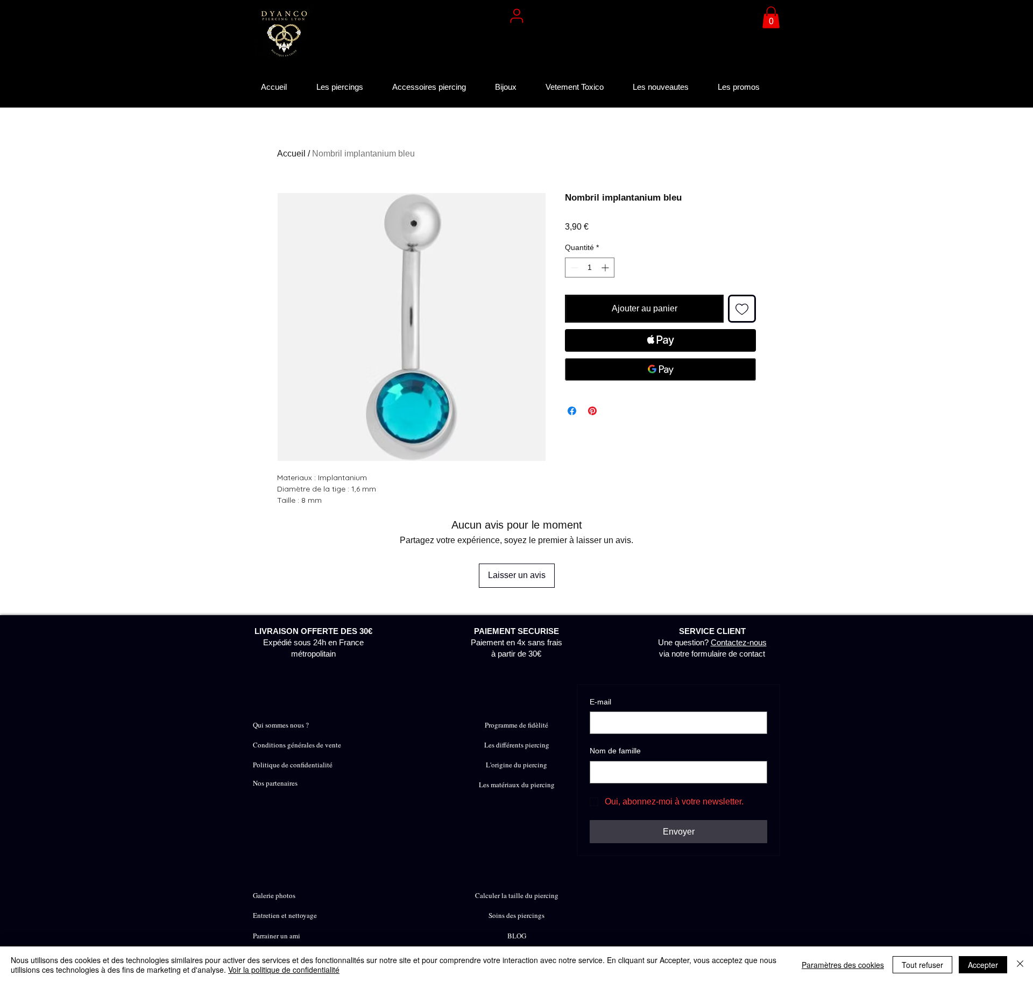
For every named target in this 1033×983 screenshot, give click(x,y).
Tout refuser (922, 964)
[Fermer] (1020, 964)
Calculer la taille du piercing (516, 895)
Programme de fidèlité (516, 725)
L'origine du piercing (516, 765)
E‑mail (600, 701)
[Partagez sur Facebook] (571, 410)
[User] (516, 15)
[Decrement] (573, 267)
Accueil (291, 153)
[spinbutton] (589, 267)
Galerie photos (274, 895)
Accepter (983, 964)
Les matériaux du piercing (517, 784)
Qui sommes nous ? (281, 725)
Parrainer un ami (276, 936)
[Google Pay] (660, 369)
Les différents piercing (516, 745)
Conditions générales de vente (297, 745)
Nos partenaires (275, 783)
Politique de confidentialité (292, 765)
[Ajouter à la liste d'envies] (742, 309)
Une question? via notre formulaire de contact (712, 642)
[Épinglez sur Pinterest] (592, 410)
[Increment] (606, 267)
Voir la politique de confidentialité (283, 969)
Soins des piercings (516, 915)
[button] (771, 17)
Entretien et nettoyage (285, 915)
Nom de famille (615, 750)
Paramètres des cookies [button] (843, 964)
